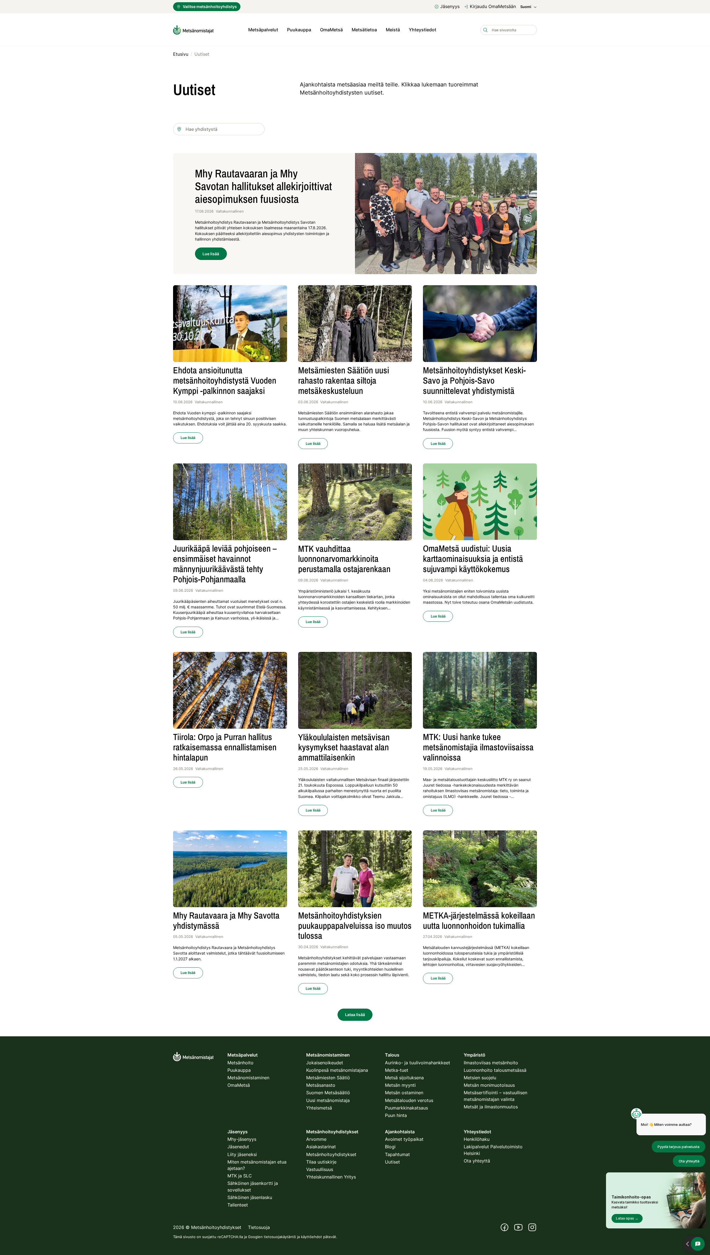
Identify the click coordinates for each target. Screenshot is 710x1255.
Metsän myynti (400, 1085)
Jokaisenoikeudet (324, 1062)
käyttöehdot (311, 1236)
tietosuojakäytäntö (280, 1236)
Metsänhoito (240, 1062)
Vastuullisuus (319, 1169)
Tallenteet (237, 1205)
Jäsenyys (450, 6)
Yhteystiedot (422, 29)
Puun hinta (396, 1115)
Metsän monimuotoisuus (489, 1085)
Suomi (525, 7)
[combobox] (219, 129)
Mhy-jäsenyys (241, 1139)
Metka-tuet (396, 1070)
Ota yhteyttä (477, 1161)
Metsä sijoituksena (404, 1077)
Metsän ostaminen (404, 1092)
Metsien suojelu (480, 1077)
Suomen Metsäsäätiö (328, 1092)
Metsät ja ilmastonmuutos (491, 1106)
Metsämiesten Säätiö (328, 1077)
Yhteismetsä (319, 1108)
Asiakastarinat (321, 1146)
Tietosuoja (259, 1227)
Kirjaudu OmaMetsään (493, 6)
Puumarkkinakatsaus (406, 1108)
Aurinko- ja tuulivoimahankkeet (417, 1062)
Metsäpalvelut (263, 29)
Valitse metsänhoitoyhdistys (210, 6)
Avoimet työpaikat (404, 1139)
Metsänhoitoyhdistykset (331, 1154)
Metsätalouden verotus (409, 1100)
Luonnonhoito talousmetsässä (495, 1070)
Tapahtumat (397, 1154)
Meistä (393, 29)
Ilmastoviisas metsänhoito (491, 1062)
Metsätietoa (364, 29)
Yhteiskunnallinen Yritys (331, 1177)
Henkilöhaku (477, 1139)
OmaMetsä (331, 29)
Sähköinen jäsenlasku (249, 1197)
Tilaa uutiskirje (321, 1162)
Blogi (390, 1146)
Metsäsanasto (320, 1085)
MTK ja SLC (239, 1176)
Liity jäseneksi (242, 1154)
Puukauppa (299, 29)
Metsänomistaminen (248, 1077)
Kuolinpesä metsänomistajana (337, 1070)
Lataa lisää (355, 1014)
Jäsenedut (238, 1146)
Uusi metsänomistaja (328, 1100)
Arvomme (316, 1139)
